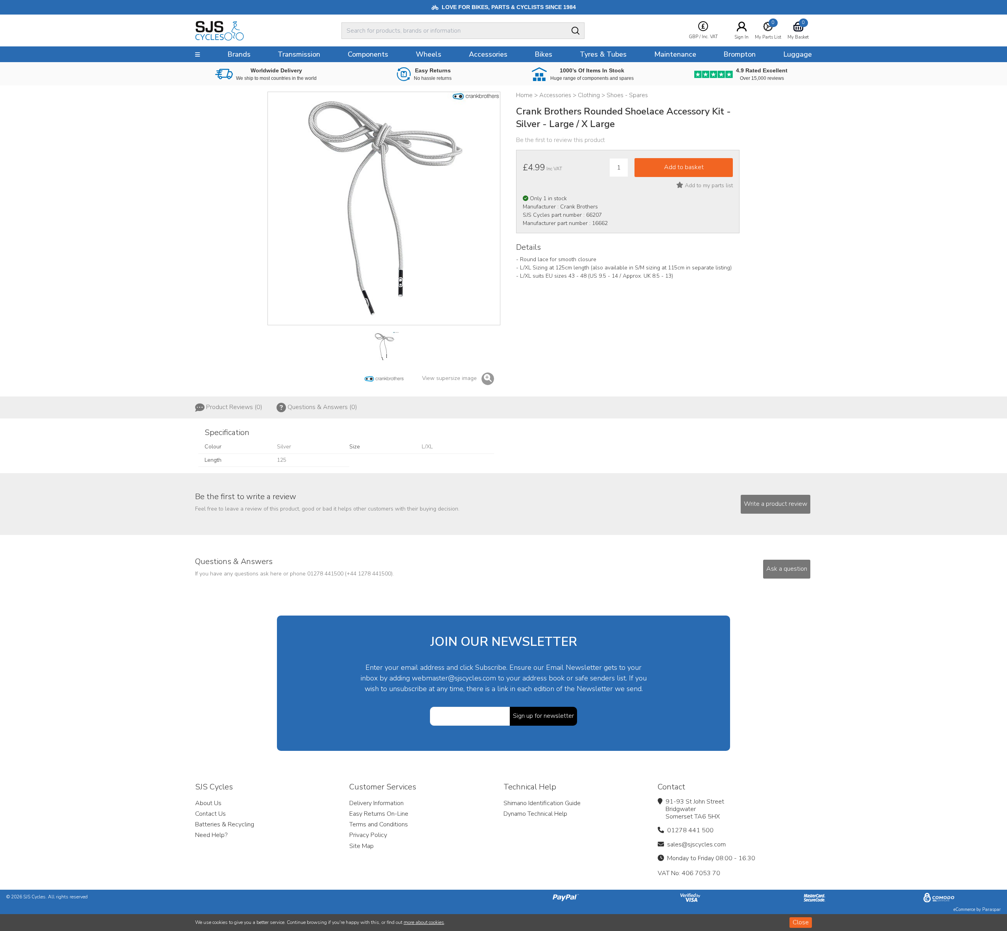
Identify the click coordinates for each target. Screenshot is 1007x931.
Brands (239, 54)
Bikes (543, 54)
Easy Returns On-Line (378, 813)
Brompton (739, 54)
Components (368, 54)
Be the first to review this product (560, 140)
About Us (208, 803)
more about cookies (424, 922)
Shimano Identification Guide (542, 803)
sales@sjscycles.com (696, 844)
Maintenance (675, 54)
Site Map (361, 846)
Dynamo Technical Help (535, 813)
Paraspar (991, 910)
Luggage (797, 54)
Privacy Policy (368, 835)
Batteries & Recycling (224, 824)
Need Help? (211, 835)
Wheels (428, 54)
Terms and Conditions (378, 824)
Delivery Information (376, 803)
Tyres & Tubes (603, 54)
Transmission (299, 54)
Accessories (488, 54)
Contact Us (210, 813)
